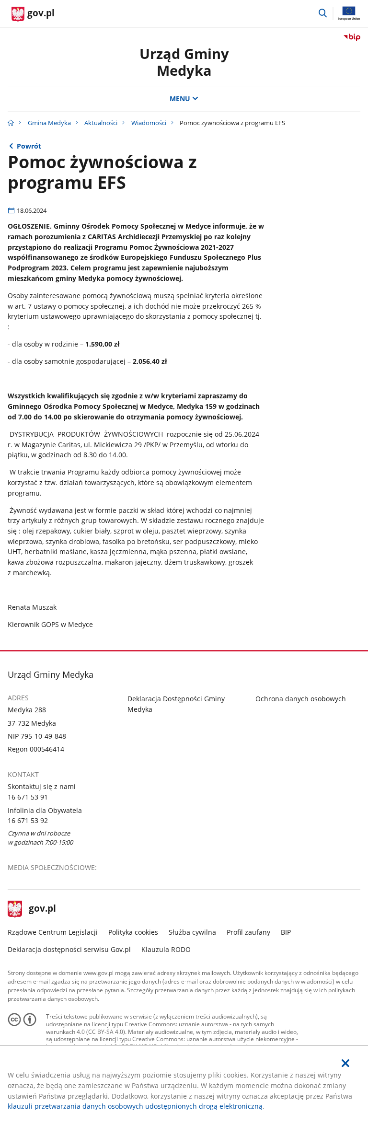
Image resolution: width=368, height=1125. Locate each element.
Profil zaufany (248, 932)
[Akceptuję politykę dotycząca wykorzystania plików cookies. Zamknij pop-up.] (345, 1063)
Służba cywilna (192, 932)
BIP (286, 932)
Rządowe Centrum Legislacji (53, 932)
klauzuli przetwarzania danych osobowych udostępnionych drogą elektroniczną (135, 1106)
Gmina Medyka (49, 122)
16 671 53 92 (28, 820)
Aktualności (100, 122)
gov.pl (42, 909)
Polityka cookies (133, 932)
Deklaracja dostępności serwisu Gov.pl (69, 949)
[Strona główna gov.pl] (11, 122)
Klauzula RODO (166, 949)
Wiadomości (148, 122)
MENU (180, 98)
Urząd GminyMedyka (184, 62)
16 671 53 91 (28, 796)
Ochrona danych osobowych (300, 698)
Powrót (29, 146)
